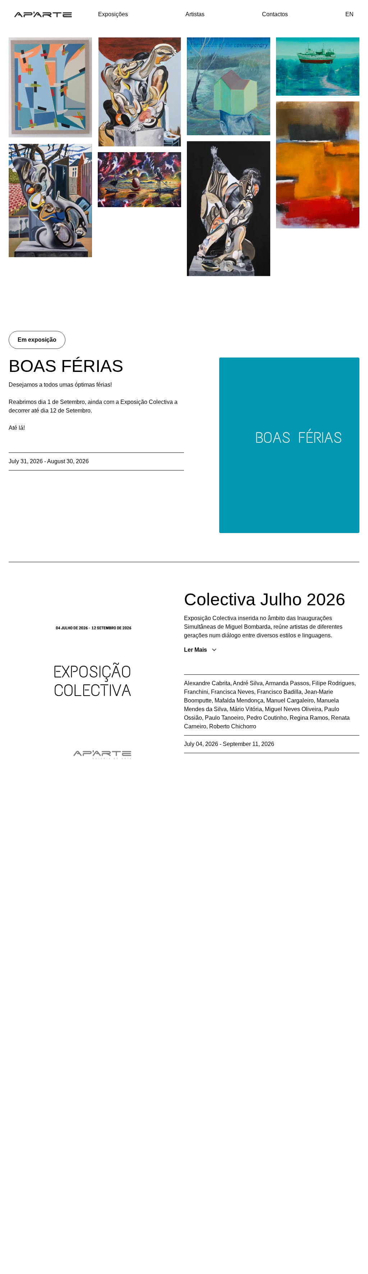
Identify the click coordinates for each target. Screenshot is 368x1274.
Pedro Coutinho (267, 718)
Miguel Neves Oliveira (293, 709)
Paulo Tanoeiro (224, 718)
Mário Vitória (246, 709)
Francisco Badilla (279, 692)
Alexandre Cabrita (207, 683)
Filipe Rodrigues (333, 683)
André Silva (248, 683)
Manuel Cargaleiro (290, 700)
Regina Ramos (309, 718)
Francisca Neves (232, 692)
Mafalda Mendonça (239, 700)
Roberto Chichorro (232, 726)
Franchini (196, 692)
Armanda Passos (287, 683)
